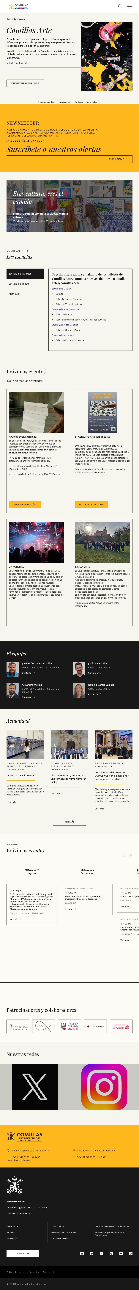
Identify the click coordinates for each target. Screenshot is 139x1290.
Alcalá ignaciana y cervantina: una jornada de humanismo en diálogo (68, 779)
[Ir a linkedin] (82, 1253)
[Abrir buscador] (120, 7)
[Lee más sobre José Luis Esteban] (79, 669)
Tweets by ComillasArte (18, 1160)
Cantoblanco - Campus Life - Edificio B (96, 1150)
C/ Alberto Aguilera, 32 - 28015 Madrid (30, 1150)
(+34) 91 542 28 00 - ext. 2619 (91, 1157)
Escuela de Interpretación (65, 309)
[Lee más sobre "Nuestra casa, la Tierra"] (25, 744)
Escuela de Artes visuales (65, 324)
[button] (41, 206)
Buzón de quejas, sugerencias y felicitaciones (109, 1234)
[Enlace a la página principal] (19, 6)
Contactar (23, 1253)
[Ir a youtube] (121, 1253)
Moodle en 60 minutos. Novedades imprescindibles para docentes (83, 897)
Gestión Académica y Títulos (63, 1232)
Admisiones (12, 1238)
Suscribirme (116, 159)
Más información (25, 504)
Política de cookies (16, 1272)
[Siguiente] (130, 856)
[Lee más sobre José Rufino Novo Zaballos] (13, 669)
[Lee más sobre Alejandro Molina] (13, 690)
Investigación (12, 1226)
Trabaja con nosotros (60, 1238)
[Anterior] (124, 856)
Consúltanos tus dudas (25, 83)
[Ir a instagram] (111, 1253)
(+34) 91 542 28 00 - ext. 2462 (25, 1157)
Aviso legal (48, 1272)
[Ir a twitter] (101, 1253)
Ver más (69, 821)
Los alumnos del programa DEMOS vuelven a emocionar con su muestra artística (112, 776)
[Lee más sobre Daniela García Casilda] (79, 690)
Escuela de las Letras (63, 335)
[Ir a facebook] (91, 1253)
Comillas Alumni (58, 1226)
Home (9, 19)
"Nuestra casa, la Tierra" (21, 775)
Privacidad (34, 1272)
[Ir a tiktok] (130, 1253)
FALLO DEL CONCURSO (91, 504)
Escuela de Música (61, 288)
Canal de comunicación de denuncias (112, 1226)
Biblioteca (11, 1232)
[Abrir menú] (129, 7)
